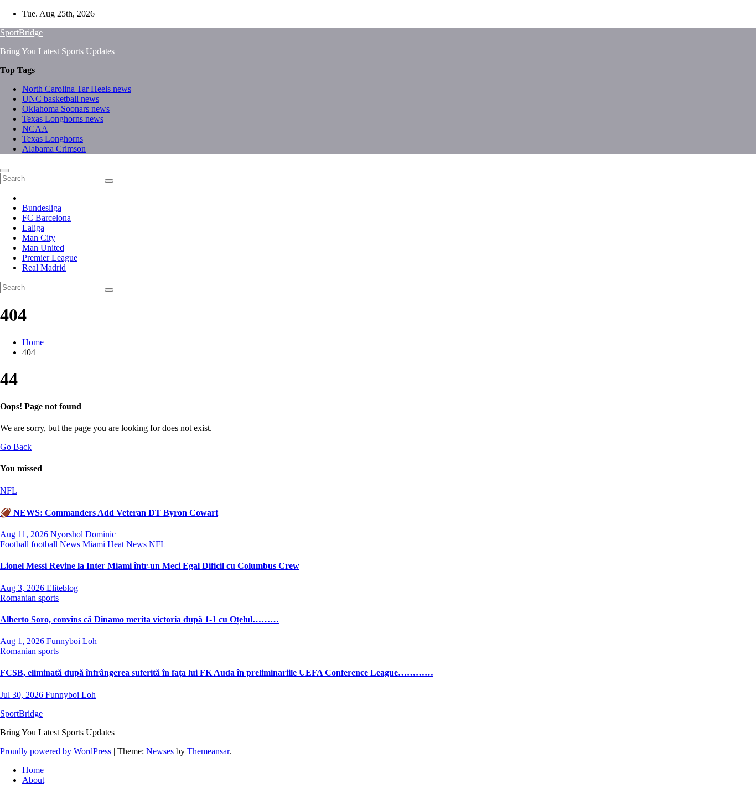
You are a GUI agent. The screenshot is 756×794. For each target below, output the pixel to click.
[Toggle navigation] (4, 170)
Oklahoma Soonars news (66, 108)
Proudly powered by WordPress (56, 751)
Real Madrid (44, 267)
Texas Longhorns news (62, 118)
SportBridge (21, 32)
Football (15, 544)
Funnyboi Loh (71, 641)
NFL (8, 490)
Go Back (16, 447)
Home (33, 342)
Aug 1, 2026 (23, 641)
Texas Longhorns (52, 138)
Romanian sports (29, 598)
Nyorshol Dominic (83, 534)
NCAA (35, 128)
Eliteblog (62, 588)
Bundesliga (41, 207)
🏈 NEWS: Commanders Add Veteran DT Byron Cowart (109, 512)
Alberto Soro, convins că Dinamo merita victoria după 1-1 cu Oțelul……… (139, 619)
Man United (43, 247)
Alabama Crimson (54, 148)
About (33, 780)
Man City (38, 237)
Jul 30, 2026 (22, 694)
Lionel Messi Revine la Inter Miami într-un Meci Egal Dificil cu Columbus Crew (149, 565)
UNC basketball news (60, 98)
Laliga (33, 227)
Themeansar (208, 751)
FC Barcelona (46, 217)
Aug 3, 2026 (23, 588)
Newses (160, 751)
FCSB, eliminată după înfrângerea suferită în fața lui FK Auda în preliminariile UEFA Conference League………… (216, 672)
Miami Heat (104, 544)
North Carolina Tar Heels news (76, 89)
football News (56, 544)
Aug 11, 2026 (25, 534)
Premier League (49, 257)
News (137, 544)
